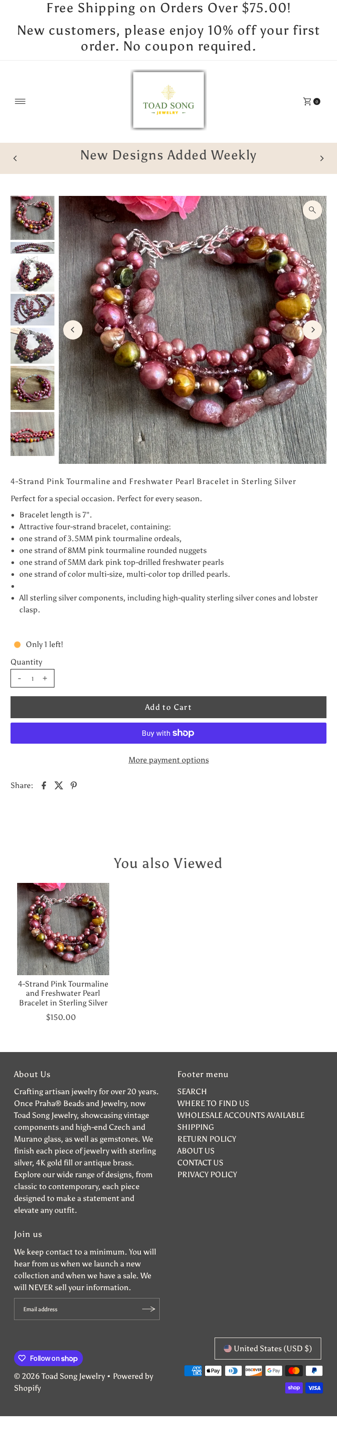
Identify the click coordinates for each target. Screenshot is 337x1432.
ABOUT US (196, 1151)
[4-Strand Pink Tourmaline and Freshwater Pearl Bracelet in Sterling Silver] (63, 929)
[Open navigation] (20, 101)
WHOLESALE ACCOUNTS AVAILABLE (241, 1115)
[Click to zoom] (312, 210)
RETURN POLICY (206, 1139)
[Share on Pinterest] (73, 784)
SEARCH (192, 1091)
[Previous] (15, 158)
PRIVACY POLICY (207, 1174)
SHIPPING (195, 1127)
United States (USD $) (273, 1348)
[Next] (321, 158)
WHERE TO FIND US (213, 1103)
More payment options (169, 760)
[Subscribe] (149, 1309)
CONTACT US (200, 1163)
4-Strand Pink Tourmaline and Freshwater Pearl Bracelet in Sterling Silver (63, 993)
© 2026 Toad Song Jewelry (59, 1376)
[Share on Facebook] (43, 784)
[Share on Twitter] (58, 784)
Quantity (26, 662)
